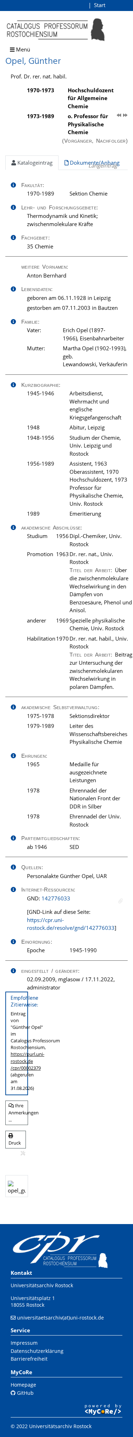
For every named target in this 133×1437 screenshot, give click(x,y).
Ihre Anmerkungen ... (18, 1112)
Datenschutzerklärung (37, 1351)
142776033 (55, 898)
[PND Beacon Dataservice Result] (120, 900)
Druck (15, 1143)
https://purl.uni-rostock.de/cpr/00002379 (27, 1061)
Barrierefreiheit (29, 1358)
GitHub (25, 1392)
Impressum (24, 1342)
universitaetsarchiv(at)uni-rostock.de (60, 1317)
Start (99, 5)
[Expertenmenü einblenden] (23, 1153)
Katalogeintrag (34, 162)
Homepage (23, 1384)
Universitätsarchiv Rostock (42, 1285)
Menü (22, 49)
